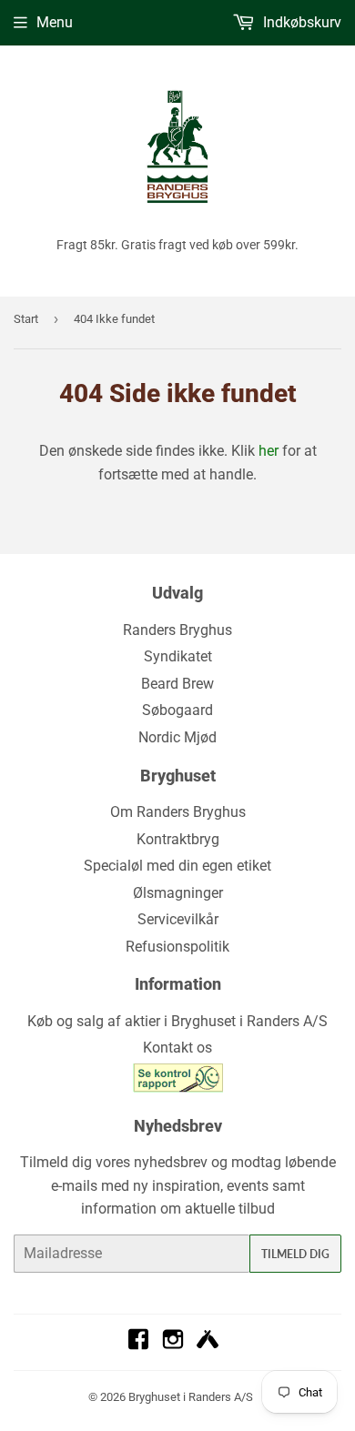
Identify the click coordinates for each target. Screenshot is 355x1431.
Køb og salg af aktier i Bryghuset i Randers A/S (177, 1021)
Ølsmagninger (178, 893)
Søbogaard (177, 710)
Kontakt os (177, 1047)
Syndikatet (178, 656)
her (269, 450)
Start (26, 319)
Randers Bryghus (177, 630)
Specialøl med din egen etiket (177, 865)
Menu (54, 22)
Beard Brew (177, 683)
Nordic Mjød (177, 737)
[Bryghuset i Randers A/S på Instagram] (173, 1345)
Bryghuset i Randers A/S (190, 1397)
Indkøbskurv (300, 22)
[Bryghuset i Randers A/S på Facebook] (138, 1345)
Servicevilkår (177, 919)
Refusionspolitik (177, 946)
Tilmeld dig (295, 1254)
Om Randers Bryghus (178, 812)
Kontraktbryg (178, 839)
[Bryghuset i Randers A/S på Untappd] (207, 1345)
